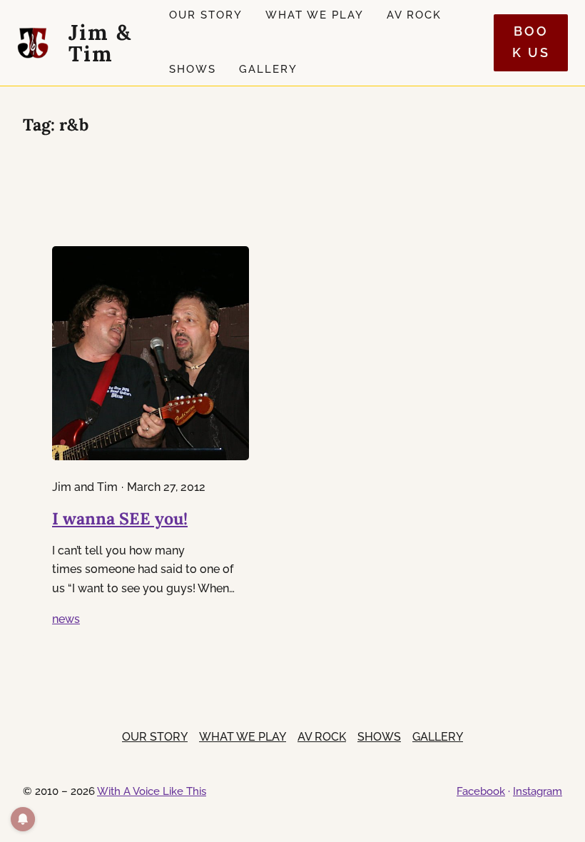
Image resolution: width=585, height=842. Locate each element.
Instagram (537, 791)
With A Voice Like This (151, 791)
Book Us (531, 42)
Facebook (481, 791)
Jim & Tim (100, 43)
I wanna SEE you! (120, 518)
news (66, 619)
